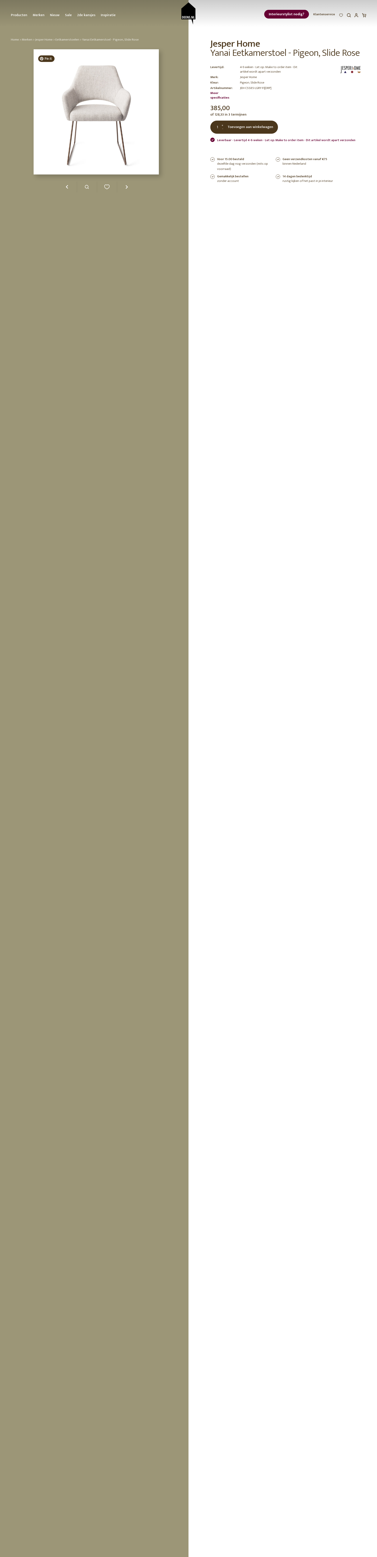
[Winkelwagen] (364, 16)
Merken (39, 15)
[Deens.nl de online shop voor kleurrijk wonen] (188, 13)
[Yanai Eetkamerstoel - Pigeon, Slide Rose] (87, 188)
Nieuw (55, 15)
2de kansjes (86, 15)
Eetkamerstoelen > (68, 39)
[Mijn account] (356, 16)
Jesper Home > (45, 39)
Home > (16, 39)
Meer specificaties (219, 95)
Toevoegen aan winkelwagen (250, 127)
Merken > (28, 39)
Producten (19, 15)
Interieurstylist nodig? (286, 14)
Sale (68, 15)
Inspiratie (108, 15)
